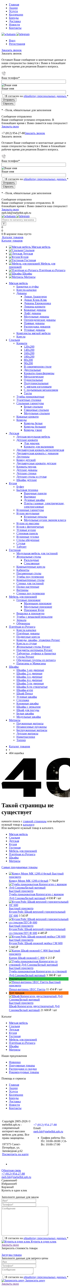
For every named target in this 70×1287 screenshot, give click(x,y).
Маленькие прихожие (38, 603)
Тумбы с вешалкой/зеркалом (34, 616)
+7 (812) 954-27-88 (13, 133)
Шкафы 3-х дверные (29, 676)
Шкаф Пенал (24, 693)
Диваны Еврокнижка (37, 303)
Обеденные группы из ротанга (36, 660)
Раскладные (31, 560)
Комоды (21, 420)
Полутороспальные (36, 383)
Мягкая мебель (41, 246)
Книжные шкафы (27, 703)
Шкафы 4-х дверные (29, 680)
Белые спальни (33, 406)
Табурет (21, 546)
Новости (14, 24)
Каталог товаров (12, 237)
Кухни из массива (27, 523)
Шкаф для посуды (27, 710)
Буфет (20, 486)
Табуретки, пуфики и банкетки (36, 653)
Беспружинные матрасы (31, 730)
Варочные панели (35, 493)
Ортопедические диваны (40, 319)
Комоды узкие (33, 430)
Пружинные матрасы (29, 723)
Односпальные (33, 380)
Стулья (20, 543)
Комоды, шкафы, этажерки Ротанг (38, 640)
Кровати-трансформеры (39, 373)
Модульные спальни (37, 413)
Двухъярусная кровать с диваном (37, 453)
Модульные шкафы (28, 716)
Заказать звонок (11, 50)
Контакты (15, 27)
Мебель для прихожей (23, 851)
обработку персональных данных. (45, 96)
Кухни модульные (27, 513)
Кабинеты (22, 570)
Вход (12, 40)
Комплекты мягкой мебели (33, 333)
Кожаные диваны (35, 309)
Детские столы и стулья (31, 476)
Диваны (21, 293)
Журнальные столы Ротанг (33, 646)
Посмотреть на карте (15, 1154)
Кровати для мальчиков (39, 446)
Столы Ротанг (25, 656)
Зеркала (21, 620)
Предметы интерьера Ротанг (34, 650)
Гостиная (30, 260)
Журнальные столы (28, 556)
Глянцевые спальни (36, 410)
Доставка (15, 21)
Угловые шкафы (26, 696)
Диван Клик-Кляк (35, 299)
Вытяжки (30, 496)
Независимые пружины (31, 726)
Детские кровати (27, 440)
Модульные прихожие (38, 606)
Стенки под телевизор (30, 593)
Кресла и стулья (26, 643)
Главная (14, 4)
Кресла (20, 336)
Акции (13, 7)
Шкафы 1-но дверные (30, 670)
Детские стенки (26, 473)
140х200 (29, 349)
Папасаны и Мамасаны (31, 663)
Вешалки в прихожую (30, 613)
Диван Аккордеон (35, 296)
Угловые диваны (34, 329)
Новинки (15, 1062)
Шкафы (27, 273)
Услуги (13, 11)
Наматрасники (25, 736)
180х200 (29, 356)
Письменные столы (28, 573)
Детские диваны (26, 470)
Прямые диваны (34, 323)
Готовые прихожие (28, 600)
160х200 (29, 353)
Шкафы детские (26, 480)
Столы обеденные (27, 540)
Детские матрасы (27, 733)
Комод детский (26, 460)
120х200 (29, 346)
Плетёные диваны (28, 633)
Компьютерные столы (30, 580)
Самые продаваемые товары (19, 867)
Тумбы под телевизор (30, 576)
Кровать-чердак (26, 466)
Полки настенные (27, 586)
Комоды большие (35, 426)
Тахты (28, 393)
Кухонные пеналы (35, 516)
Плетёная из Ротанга (52, 270)
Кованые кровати (27, 416)
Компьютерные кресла (30, 566)
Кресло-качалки (26, 289)
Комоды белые (33, 423)
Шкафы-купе (24, 690)
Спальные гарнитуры (30, 403)
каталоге (28, 824)
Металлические (34, 376)
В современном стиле (38, 366)
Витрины (22, 590)
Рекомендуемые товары (24, 1072)
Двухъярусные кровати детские (36, 463)
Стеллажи (22, 700)
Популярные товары (22, 1065)
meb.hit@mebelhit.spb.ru (48, 1131)
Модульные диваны (36, 316)
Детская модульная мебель (33, 436)
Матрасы (29, 276)
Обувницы (23, 623)
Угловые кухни (26, 530)
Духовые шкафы (34, 500)
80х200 (28, 359)
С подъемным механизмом (41, 390)
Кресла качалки (26, 630)
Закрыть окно (10, 126)
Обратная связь (11, 1170)
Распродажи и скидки (23, 1068)
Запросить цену (34, 1280)
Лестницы (22, 456)
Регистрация (17, 43)
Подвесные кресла (28, 636)
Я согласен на (36, 96)
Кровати (21, 343)
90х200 (28, 363)
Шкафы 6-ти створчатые (32, 686)
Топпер (21, 740)
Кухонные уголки (27, 536)
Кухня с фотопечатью (30, 526)
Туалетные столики (28, 400)
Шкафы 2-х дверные (29, 673)
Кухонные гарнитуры (30, 510)
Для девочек (32, 443)
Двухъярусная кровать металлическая (40, 450)
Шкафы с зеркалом (28, 706)
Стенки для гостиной (30, 583)
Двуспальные (32, 369)
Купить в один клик (43, 1241)
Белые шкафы (25, 713)
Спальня (29, 250)
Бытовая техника (27, 490)
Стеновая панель (27, 533)
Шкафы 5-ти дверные (30, 683)
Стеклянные (32, 563)
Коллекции (16, 14)
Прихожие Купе (34, 610)
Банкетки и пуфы (27, 286)
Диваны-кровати (34, 306)
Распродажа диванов (37, 326)
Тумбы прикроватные (30, 396)
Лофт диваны (32, 313)
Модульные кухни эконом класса (45, 520)
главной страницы (34, 821)
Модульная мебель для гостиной (37, 553)
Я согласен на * (36, 1238)
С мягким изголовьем (38, 386)
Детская (28, 253)
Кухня (24, 256)
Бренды (14, 17)
